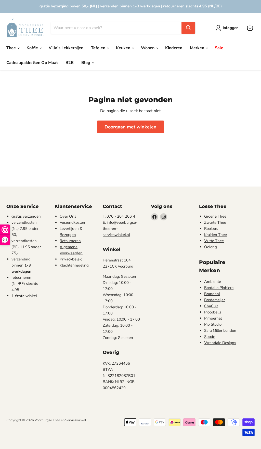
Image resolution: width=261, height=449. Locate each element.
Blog (86, 62)
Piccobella (212, 312)
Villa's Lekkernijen (66, 48)
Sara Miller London (220, 330)
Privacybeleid (71, 259)
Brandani (212, 293)
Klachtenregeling (74, 265)
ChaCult (211, 306)
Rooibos (211, 228)
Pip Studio (212, 324)
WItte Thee (214, 240)
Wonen (148, 48)
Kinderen (173, 48)
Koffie (33, 48)
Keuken (123, 48)
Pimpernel (213, 318)
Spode (209, 336)
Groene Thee (215, 216)
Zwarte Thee (215, 222)
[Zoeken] (188, 28)
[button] (228, 28)
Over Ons (68, 216)
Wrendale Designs (220, 342)
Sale (219, 48)
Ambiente (212, 281)
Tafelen (98, 48)
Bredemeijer (214, 299)
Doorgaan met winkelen (130, 127)
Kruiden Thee (215, 234)
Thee (11, 48)
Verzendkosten (72, 222)
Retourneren (70, 240)
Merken (197, 48)
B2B (70, 62)
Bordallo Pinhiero (218, 287)
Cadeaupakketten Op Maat (32, 62)
